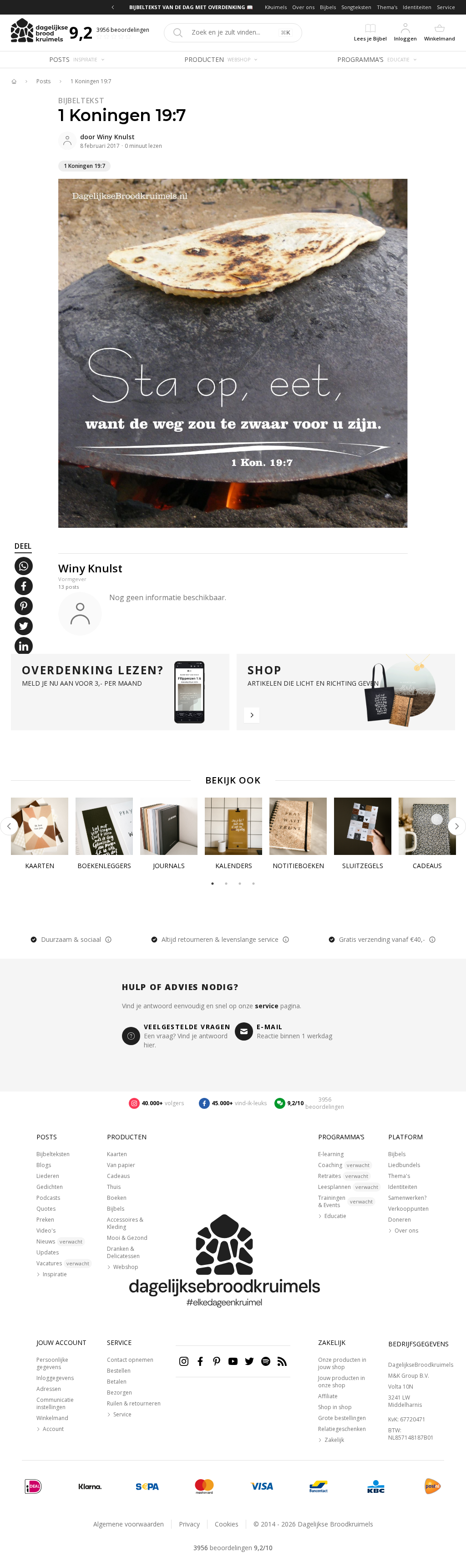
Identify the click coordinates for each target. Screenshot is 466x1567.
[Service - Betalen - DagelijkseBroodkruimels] (33, 1486)
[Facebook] (200, 1361)
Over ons (303, 7)
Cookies (226, 1524)
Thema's (387, 7)
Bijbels (328, 7)
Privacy (189, 1524)
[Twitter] (249, 1361)
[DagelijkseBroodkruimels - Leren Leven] (13, 81)
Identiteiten (417, 7)
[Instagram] (183, 1361)
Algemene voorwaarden (128, 1524)
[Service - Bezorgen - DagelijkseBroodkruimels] (432, 1486)
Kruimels (276, 7)
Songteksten (356, 7)
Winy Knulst (116, 136)
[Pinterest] (216, 1361)
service (267, 1005)
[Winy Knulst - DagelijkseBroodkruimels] (67, 140)
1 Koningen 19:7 (91, 81)
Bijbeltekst (81, 101)
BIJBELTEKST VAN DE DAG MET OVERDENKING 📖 (191, 7)
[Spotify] (265, 1361)
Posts (43, 81)
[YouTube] (233, 1361)
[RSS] (282, 1361)
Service (446, 7)
